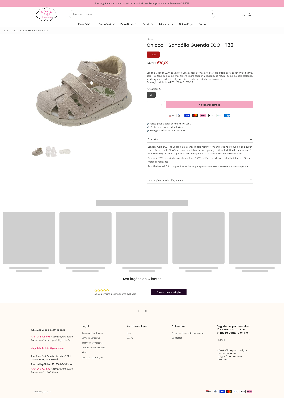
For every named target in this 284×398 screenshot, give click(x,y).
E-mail (221, 339)
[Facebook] (138, 311)
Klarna (85, 352)
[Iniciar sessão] (243, 14)
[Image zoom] (84, 91)
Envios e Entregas (91, 337)
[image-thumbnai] (37, 151)
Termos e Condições (92, 342)
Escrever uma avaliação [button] (169, 292)
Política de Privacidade (93, 347)
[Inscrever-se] (249, 340)
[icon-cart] (249, 14)
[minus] (150, 105)
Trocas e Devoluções (92, 333)
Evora (130, 337)
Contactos (177, 337)
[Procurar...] (212, 14)
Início (5, 30)
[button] (209, 104)
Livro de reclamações (93, 357)
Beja (129, 333)
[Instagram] (145, 311)
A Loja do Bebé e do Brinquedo (188, 333)
